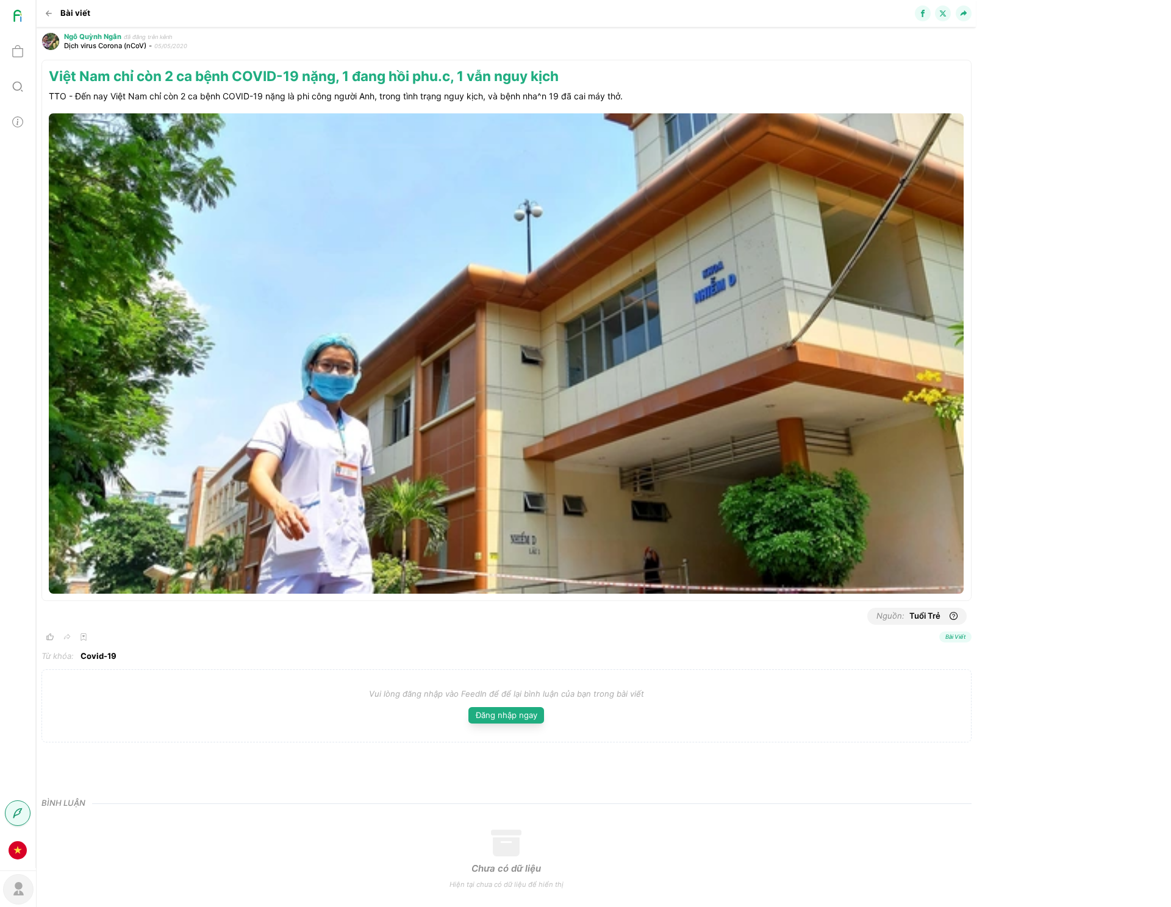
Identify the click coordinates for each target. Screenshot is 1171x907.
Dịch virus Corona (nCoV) (105, 45)
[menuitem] (17, 17)
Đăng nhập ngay (506, 715)
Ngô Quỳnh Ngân (92, 36)
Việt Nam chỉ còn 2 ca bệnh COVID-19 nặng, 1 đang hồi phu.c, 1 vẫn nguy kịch (304, 76)
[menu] (18, 434)
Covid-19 (98, 656)
